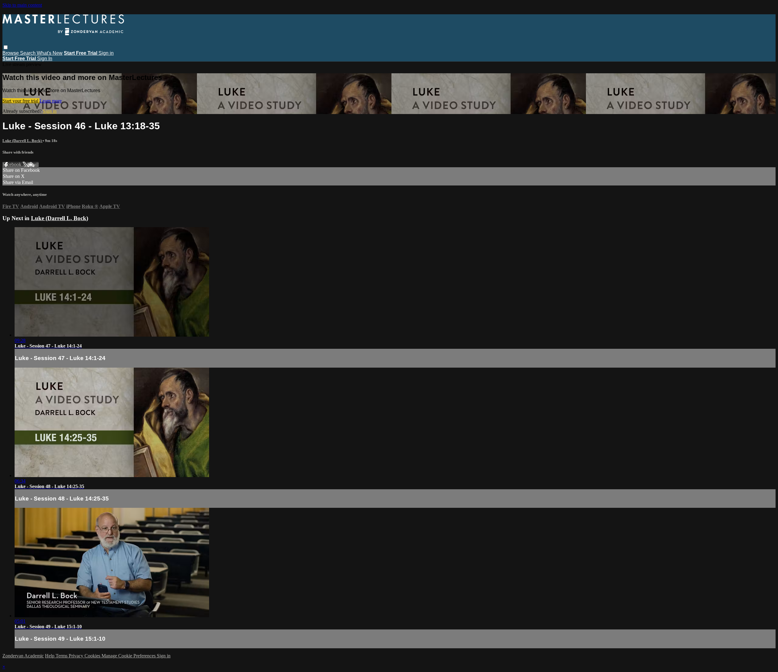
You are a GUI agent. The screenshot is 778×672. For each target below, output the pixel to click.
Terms (62, 655)
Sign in (106, 53)
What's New (50, 53)
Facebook (12, 164)
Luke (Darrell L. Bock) (22, 140)
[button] (6, 47)
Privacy (76, 655)
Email (33, 164)
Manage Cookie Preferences (129, 655)
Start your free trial (21, 100)
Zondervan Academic (23, 655)
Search (28, 53)
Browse (11, 53)
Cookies (93, 655)
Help (50, 655)
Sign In (44, 58)
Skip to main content (22, 5)
